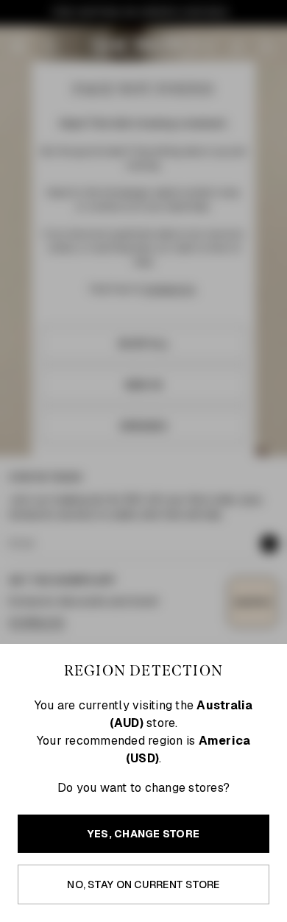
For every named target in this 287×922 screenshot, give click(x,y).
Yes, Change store (143, 833)
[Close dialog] (279, 387)
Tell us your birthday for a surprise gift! (205, 515)
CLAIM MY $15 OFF (214, 536)
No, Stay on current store (143, 884)
